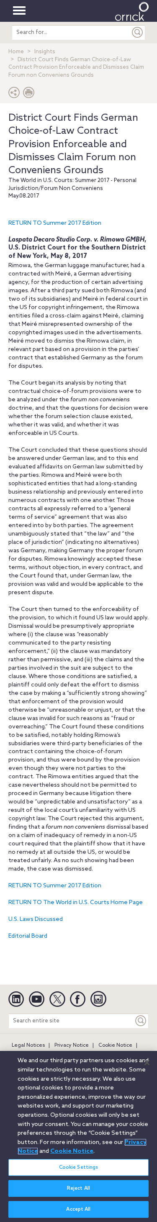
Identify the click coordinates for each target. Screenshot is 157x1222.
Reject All (78, 1188)
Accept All (78, 1209)
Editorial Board (27, 936)
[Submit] (137, 32)
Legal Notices (28, 1045)
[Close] (147, 1062)
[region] (78, 1136)
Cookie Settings (78, 1167)
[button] (14, 94)
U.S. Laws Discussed (35, 919)
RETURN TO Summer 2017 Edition (54, 223)
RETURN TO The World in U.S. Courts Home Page (75, 902)
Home (16, 52)
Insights (44, 52)
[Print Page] (29, 94)
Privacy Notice (71, 1045)
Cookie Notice (115, 1045)
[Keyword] (141, 1021)
